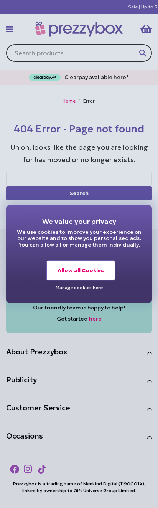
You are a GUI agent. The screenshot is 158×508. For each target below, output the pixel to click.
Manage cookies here (79, 287)
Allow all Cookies (81, 270)
